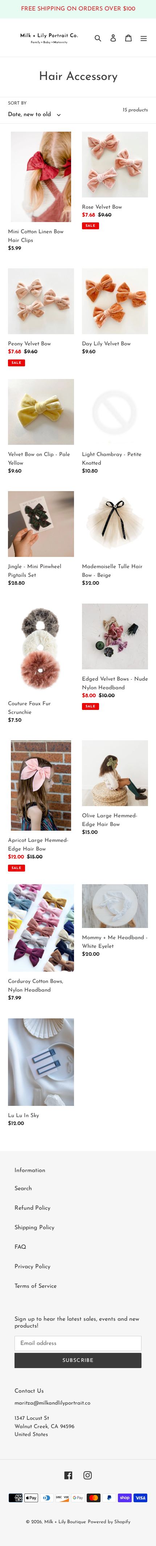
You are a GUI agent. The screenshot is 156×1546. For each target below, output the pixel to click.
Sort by (17, 103)
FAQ (20, 1247)
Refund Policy (32, 1208)
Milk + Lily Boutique (65, 1522)
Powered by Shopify (109, 1522)
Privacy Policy (32, 1267)
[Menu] (143, 38)
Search (23, 1189)
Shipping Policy (34, 1228)
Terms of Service (36, 1286)
